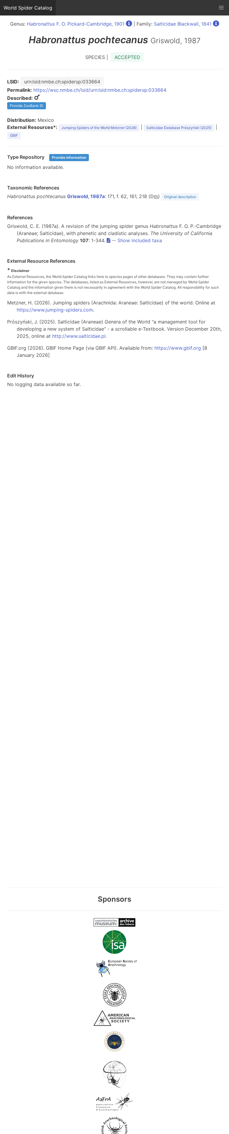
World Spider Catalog (28, 8)
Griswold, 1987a (86, 196)
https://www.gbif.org (177, 348)
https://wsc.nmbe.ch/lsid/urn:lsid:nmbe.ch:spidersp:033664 (99, 90)
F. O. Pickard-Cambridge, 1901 (75, 24)
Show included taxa (139, 240)
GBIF (14, 135)
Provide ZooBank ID (26, 105)
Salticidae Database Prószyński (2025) (178, 127)
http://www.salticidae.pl (79, 336)
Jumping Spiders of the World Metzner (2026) (99, 127)
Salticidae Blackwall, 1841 (182, 24)
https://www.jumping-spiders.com (55, 310)
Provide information (69, 157)
